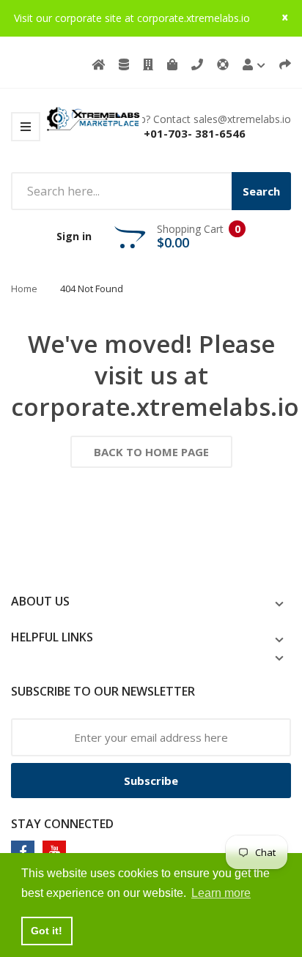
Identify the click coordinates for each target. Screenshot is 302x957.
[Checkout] (285, 64)
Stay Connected (62, 824)
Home (24, 288)
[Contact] (197, 64)
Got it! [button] (46, 930)
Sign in (74, 236)
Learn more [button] (221, 893)
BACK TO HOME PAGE (151, 451)
